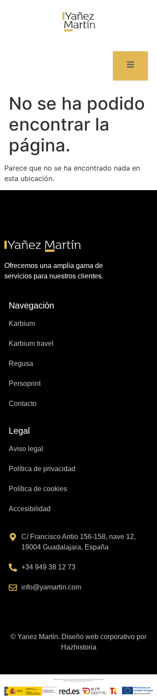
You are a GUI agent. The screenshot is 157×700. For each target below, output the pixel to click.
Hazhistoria (78, 647)
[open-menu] (130, 66)
